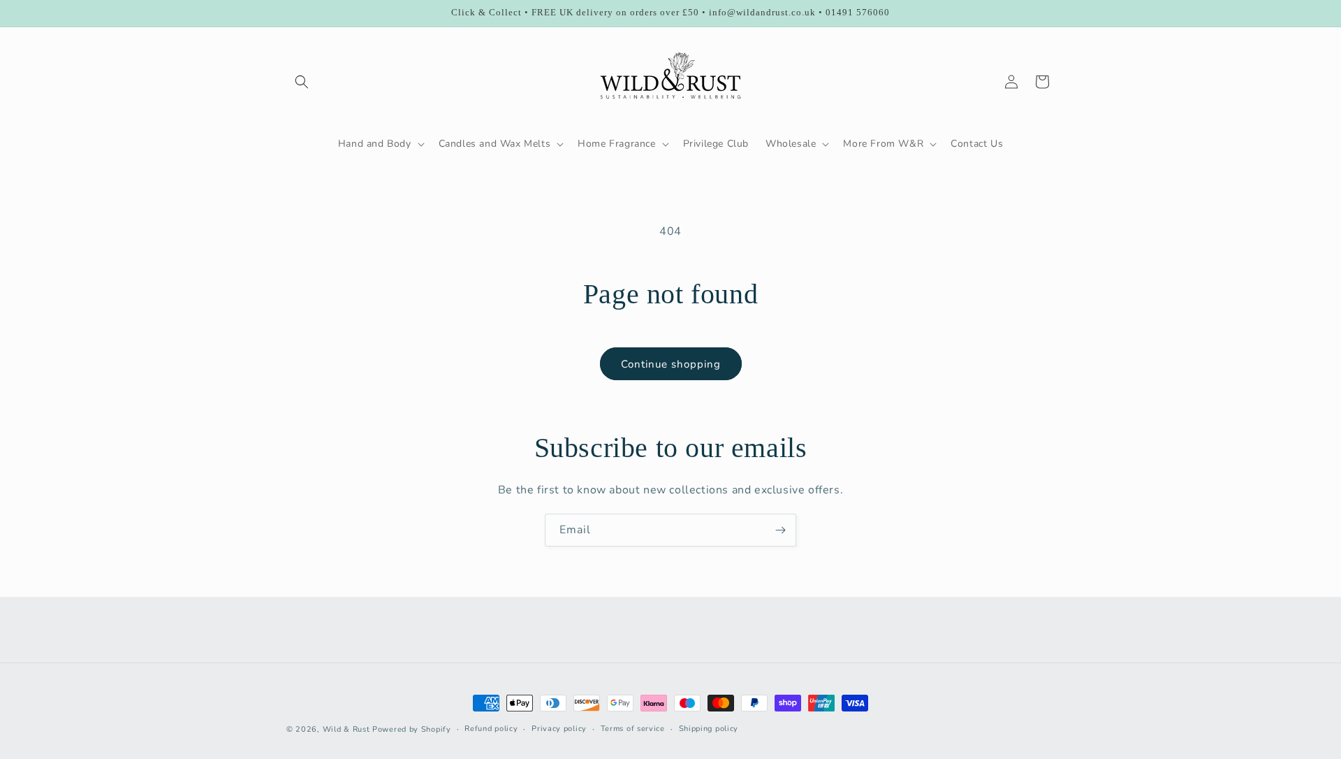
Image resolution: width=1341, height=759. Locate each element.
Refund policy (491, 728)
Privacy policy (559, 728)
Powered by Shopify (411, 729)
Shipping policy (709, 728)
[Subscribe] (780, 530)
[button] (301, 81)
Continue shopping (671, 364)
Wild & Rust (347, 729)
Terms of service (633, 728)
